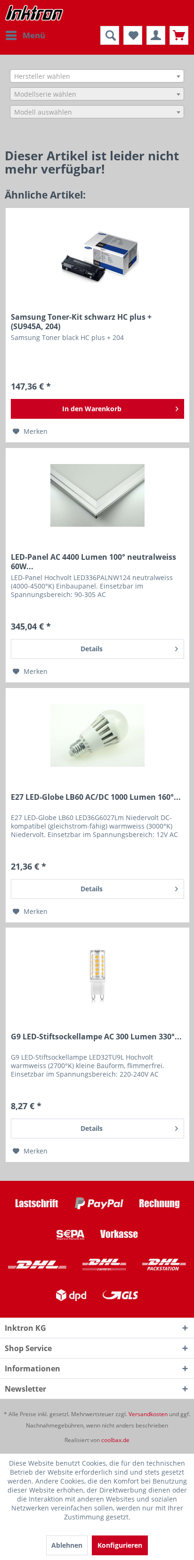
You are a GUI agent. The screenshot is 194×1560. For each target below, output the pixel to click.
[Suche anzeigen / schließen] (109, 35)
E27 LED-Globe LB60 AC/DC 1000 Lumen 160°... (96, 797)
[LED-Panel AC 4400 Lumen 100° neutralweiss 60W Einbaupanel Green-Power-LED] (97, 495)
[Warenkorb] (179, 35)
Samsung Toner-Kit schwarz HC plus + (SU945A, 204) (81, 321)
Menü (34, 35)
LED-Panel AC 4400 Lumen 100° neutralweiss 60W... (93, 561)
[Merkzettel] (132, 35)
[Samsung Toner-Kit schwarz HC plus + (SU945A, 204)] (97, 255)
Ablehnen (66, 1545)
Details (92, 648)
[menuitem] (25, 35)
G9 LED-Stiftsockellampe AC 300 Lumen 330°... (96, 1037)
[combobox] (97, 76)
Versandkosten (148, 1414)
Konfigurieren (119, 1545)
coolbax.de (115, 1440)
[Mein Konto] (155, 35)
